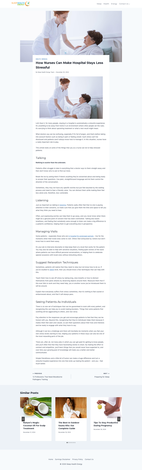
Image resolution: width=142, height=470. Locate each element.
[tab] (67, 442)
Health (106, 4)
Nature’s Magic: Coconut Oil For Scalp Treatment (34, 425)
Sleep (99, 4)
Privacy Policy (77, 459)
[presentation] (35, 407)
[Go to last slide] (23, 419)
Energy (114, 4)
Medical (45, 59)
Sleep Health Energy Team (46, 72)
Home (50, 459)
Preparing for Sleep (101, 375)
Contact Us (89, 459)
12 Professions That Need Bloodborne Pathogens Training (47, 376)
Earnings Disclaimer (62, 459)
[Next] (118, 419)
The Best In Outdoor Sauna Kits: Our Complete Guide (68, 425)
